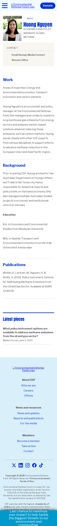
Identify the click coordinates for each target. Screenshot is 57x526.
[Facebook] (34, 465)
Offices (28, 395)
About (30, 18)
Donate (48, 5)
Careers (28, 390)
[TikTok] (41, 465)
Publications (14, 264)
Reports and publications (28, 418)
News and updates (28, 413)
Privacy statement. (40, 478)
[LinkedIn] (21, 465)
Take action (28, 446)
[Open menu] (5, 5)
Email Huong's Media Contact (28, 54)
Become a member (28, 441)
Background (14, 165)
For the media (28, 423)
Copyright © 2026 (15, 475)
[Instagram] (27, 465)
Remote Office (20, 60)
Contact (29, 451)
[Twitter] (14, 465)
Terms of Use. (27, 481)
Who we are (28, 385)
